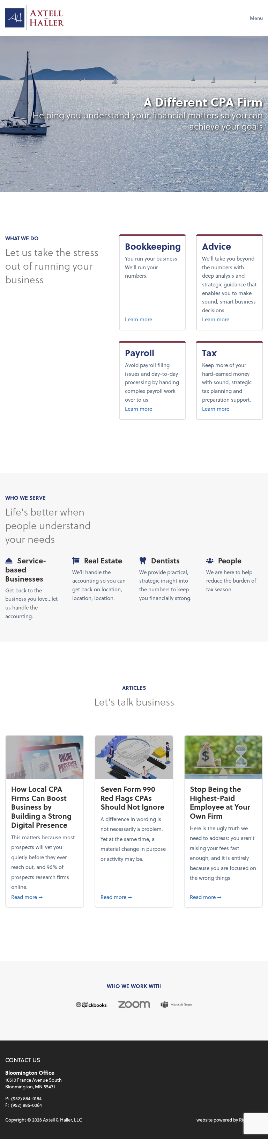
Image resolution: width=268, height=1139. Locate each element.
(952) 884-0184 (26, 1098)
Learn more (152, 319)
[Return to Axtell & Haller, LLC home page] (34, 17)
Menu (256, 18)
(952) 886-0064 (26, 1105)
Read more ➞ (44, 897)
